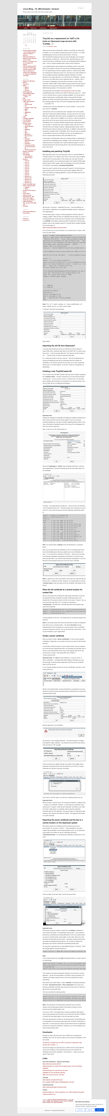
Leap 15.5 (27, 168)
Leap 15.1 (27, 162)
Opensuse (25, 159)
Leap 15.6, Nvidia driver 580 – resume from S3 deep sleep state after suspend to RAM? (30, 67)
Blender (25, 82)
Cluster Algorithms (29, 126)
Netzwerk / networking (28, 151)
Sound (24, 192)
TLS (52, 1102)
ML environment (28, 135)
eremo (55, 46)
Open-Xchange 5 (28, 156)
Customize (80, 1110)
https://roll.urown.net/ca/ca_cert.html (53, 1075)
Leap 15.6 (27, 170)
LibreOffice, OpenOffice (28, 118)
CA (72, 1099)
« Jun (26, 45)
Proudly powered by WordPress (57, 1110)
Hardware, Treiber (27, 95)
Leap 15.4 (27, 167)
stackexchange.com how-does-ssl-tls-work (55, 1070)
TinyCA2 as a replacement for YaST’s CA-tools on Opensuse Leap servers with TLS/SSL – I (61, 41)
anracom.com (26, 220)
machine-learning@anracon (29, 211)
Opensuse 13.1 (28, 181)
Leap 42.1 (27, 171)
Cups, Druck (26, 84)
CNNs (26, 128)
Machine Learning (27, 123)
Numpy (26, 188)
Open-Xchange (26, 154)
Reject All (90, 1110)
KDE (24, 98)
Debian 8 (27, 87)
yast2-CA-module (58, 1102)
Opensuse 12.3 (28, 179)
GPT (26, 131)
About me (33, 28)
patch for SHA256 (68, 1101)
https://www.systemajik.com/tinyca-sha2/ (55, 227)
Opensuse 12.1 (28, 176)
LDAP (24, 117)
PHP (26, 110)
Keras (26, 132)
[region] (89, 1106)
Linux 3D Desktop (27, 120)
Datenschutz (53, 28)
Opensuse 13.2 (28, 182)
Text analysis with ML (30, 145)
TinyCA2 (48, 1102)
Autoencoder (28, 124)
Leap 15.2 (27, 164)
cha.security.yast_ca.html (68, 91)
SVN (26, 113)
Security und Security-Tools (60, 1099)
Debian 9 (27, 88)
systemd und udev (27, 195)
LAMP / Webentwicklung (28, 101)
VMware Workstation (27, 201)
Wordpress (25, 206)
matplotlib (27, 187)
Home (25, 28)
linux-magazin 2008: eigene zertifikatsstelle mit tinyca (58, 1082)
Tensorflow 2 (28, 143)
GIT (25, 106)
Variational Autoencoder (30, 149)
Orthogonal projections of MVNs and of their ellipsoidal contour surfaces (29, 58)
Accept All (99, 1110)
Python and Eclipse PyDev (29, 185)
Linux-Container (26, 121)
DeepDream (27, 129)
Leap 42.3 (27, 174)
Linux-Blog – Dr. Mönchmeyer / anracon (41, 8)
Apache (26, 103)
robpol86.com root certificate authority (54, 1072)
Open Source (26, 153)
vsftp (26, 115)
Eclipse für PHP (28, 104)
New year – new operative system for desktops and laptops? (30, 63)
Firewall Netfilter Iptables (28, 93)
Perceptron (27, 139)
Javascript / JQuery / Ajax (30, 107)
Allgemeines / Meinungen (29, 81)
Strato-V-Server (26, 193)
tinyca (44, 1102)
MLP (26, 137)
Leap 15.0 (49, 1099)
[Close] (104, 1100)
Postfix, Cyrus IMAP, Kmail (29, 184)
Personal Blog (26, 213)
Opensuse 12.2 (28, 178)
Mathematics (28, 134)
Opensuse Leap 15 (58, 1101)
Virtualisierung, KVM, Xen (29, 199)
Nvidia (26, 96)
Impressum (43, 28)
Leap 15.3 (27, 165)
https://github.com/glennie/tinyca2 (52, 1080)
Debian (24, 85)
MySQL (26, 109)
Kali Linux (27, 90)
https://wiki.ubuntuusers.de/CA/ (52, 1064)
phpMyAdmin (28, 112)
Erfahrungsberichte (27, 92)
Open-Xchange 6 (28, 157)
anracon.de (25, 218)
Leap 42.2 (27, 173)
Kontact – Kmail (26, 99)
